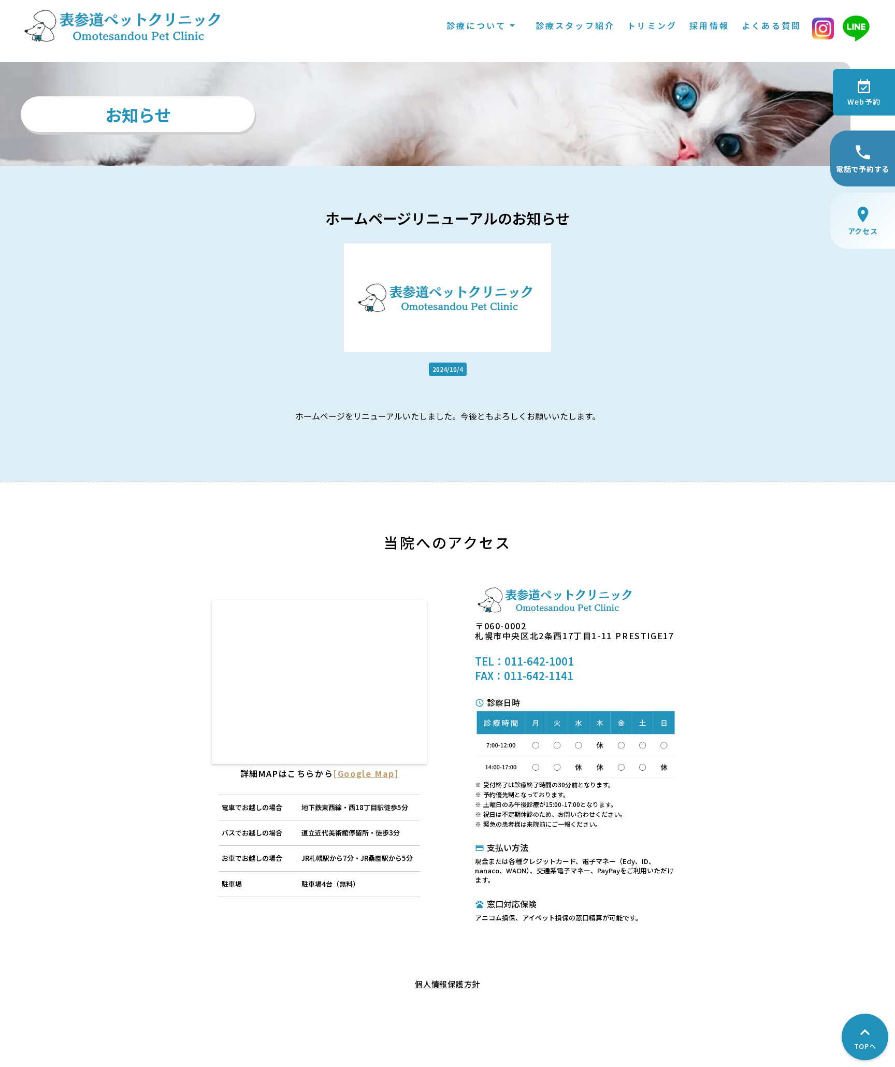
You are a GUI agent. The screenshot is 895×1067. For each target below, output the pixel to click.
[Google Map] (365, 773)
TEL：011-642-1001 (524, 661)
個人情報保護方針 (447, 983)
